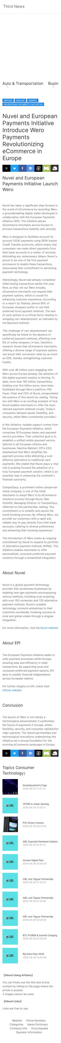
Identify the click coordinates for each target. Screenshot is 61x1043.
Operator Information (29, 1032)
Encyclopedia (39, 1028)
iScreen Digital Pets (33, 860)
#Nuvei (20, 100)
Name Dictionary (37, 1024)
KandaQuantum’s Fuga (35, 785)
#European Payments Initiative (23, 104)
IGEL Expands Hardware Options (40, 841)
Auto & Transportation (22, 83)
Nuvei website (49, 627)
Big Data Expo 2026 (33, 953)
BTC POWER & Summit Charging (40, 935)
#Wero (33, 100)
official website (11, 690)
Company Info (18, 1028)
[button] (7, 86)
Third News (14, 6)
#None (8, 100)
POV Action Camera (33, 822)
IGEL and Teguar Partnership (38, 879)
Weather (17, 1020)
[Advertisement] (30, 46)
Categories (16, 1024)
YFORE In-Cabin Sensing (36, 804)
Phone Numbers (36, 1020)
